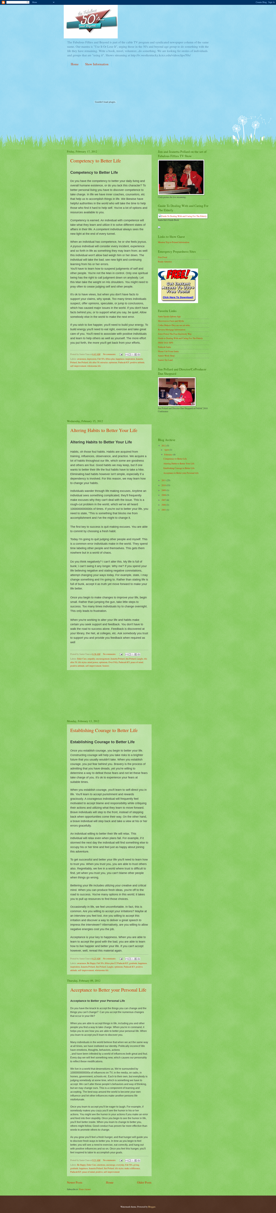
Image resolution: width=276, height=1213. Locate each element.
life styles (82, 662)
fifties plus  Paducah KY (116, 963)
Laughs (140, 658)
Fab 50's (101, 358)
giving (136, 1164)
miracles (104, 362)
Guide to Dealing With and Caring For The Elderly (180, 338)
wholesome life (94, 365)
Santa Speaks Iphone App (169, 316)
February (168, 454)
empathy (91, 658)
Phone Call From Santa (168, 351)
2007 (163, 499)
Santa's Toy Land (165, 359)
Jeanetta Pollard (118, 658)
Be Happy (91, 963)
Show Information (96, 64)
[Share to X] (132, 354)
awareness (81, 358)
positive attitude (137, 362)
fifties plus (110, 358)
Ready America (165, 261)
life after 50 (94, 362)
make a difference (132, 1168)
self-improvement (78, 365)
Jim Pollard (83, 362)
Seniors (105, 665)
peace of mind (137, 662)
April (166, 449)
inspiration (130, 358)
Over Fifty (113, 662)
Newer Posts (74, 1182)
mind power (93, 662)
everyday (120, 1164)
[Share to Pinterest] (138, 354)
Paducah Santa (164, 346)
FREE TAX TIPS (165, 342)
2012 (163, 445)
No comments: (109, 354)
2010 (163, 485)
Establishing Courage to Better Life (104, 730)
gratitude (133, 963)
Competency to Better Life (95, 160)
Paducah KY (123, 362)
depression (91, 358)
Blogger (151, 1206)
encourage (110, 1164)
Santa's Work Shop (166, 355)
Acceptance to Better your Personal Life (108, 989)
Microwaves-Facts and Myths (171, 320)
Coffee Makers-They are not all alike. (174, 325)
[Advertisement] (109, 395)
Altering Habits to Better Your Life (103, 430)
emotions (101, 1164)
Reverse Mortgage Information (171, 329)
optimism (113, 362)
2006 (163, 504)
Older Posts (144, 1182)
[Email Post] (121, 354)
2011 (163, 480)
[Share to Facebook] (135, 354)
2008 (163, 494)
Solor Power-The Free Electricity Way (175, 333)
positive (99, 1171)
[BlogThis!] (129, 354)
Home (75, 64)
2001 (163, 509)
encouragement (103, 658)
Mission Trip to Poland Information (173, 242)
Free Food (162, 257)
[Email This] (126, 354)
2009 (163, 490)
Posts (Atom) (85, 1189)
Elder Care (82, 658)
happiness (120, 358)
